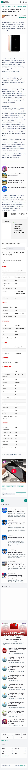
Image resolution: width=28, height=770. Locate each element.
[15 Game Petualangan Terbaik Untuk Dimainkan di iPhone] (4, 177)
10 (10, 734)
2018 (24, 734)
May (3, 753)
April (16, 753)
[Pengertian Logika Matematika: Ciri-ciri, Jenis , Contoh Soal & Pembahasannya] (4, 697)
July (16, 751)
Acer (21, 737)
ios (3, 486)
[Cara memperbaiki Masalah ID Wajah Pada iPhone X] (4, 539)
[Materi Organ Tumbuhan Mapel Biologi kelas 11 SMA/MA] (4, 715)
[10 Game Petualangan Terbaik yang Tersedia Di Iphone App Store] (4, 184)
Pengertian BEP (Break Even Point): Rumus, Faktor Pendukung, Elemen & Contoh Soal (17, 668)
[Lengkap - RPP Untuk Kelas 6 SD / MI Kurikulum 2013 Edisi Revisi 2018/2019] (4, 724)
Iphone (8, 486)
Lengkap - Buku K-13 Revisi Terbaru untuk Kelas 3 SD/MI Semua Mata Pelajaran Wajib (17, 650)
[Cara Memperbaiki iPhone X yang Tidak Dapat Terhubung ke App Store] (4, 524)
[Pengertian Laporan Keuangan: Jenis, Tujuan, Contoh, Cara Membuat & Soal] (4, 706)
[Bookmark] (3, 494)
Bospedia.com (22, 765)
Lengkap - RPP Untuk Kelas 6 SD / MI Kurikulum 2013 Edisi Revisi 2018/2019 (16, 721)
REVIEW (7, 221)
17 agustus (17, 734)
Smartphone (20, 486)
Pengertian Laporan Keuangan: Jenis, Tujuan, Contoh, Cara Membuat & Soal (16, 704)
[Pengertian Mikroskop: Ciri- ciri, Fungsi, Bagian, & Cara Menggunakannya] (4, 679)
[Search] (23, 2)
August (3, 751)
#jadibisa (4, 734)
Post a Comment (11, 493)
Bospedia (5, 2)
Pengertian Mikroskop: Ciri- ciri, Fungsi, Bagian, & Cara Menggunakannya (16, 677)
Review (14, 486)
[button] (22, 17)
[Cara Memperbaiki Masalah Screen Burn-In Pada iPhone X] (4, 553)
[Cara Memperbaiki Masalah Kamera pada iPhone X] (4, 171)
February (17, 748)
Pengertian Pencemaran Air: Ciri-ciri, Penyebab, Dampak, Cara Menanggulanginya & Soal (16, 659)
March (3, 748)
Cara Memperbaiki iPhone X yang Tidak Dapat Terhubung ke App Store (16, 523)
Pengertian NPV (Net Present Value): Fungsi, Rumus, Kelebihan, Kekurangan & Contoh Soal (16, 686)
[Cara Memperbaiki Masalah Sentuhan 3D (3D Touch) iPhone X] (4, 191)
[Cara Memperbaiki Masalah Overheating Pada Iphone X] (4, 577)
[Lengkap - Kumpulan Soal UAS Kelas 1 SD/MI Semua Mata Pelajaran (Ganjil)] (14, 635)
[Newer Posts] (25, 500)
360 (7, 737)
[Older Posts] (2, 500)
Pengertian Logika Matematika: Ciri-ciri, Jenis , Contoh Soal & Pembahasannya (16, 695)
